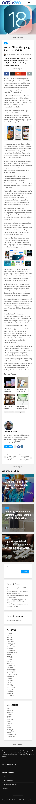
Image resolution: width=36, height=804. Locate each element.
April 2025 (10, 662)
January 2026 (10, 645)
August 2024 (10, 676)
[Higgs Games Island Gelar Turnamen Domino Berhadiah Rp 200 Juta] (18, 548)
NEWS (8, 725)
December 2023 (11, 691)
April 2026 (10, 639)
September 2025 (12, 652)
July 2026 (9, 634)
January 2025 (10, 667)
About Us (5, 777)
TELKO (9, 733)
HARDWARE (10, 720)
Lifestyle (9, 723)
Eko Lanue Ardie (10, 54)
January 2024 (10, 690)
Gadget (9, 716)
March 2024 (10, 686)
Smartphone (10, 729)
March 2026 (10, 641)
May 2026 (9, 637)
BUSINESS (10, 712)
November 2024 (11, 671)
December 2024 (11, 669)
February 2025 (11, 665)
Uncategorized (11, 736)
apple (6, 412)
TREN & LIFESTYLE (12, 735)
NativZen (20, 799)
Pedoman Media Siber (9, 784)
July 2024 (9, 678)
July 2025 (9, 656)
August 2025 (10, 654)
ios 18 (11, 412)
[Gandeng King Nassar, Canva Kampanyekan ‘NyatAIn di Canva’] (18, 488)
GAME (8, 718)
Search (9, 567)
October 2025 (11, 650)
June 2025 (10, 658)
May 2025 (9, 660)
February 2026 (11, 643)
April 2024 (10, 684)
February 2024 (11, 688)
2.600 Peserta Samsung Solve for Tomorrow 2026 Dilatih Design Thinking (16, 601)
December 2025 (11, 647)
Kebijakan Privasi (8, 780)
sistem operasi (19, 412)
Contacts (5, 788)
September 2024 (12, 675)
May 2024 (9, 682)
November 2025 (11, 648)
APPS (6, 43)
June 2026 (10, 635)
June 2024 (10, 680)
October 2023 (11, 695)
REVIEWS (9, 727)
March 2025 (10, 663)
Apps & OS (10, 710)
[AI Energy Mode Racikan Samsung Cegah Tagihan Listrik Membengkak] (18, 518)
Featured (9, 714)
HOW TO (9, 722)
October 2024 (11, 673)
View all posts (8, 446)
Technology (10, 731)
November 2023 (11, 693)
